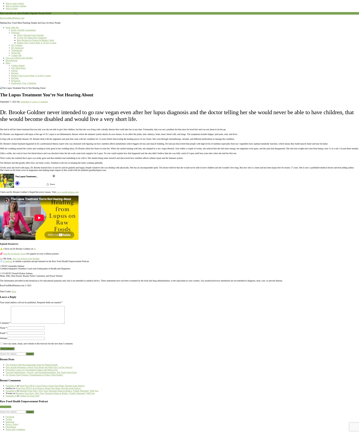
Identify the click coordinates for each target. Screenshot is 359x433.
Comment (5, 323)
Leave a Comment (40, 102)
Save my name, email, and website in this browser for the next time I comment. (38, 343)
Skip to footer (12, 8)
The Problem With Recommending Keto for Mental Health (32, 365)
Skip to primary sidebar (16, 6)
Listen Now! (5, 407)
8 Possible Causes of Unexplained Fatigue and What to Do (32, 370)
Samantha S (11, 386)
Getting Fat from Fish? (29, 396)
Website (3, 338)
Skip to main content (15, 3)
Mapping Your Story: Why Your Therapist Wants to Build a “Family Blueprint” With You (58, 391)
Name (3, 328)
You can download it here (63, 13)
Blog (14, 291)
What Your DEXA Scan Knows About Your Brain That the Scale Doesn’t (52, 386)
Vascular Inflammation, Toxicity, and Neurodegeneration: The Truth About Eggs (41, 372)
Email (3, 333)
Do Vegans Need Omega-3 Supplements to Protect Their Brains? (34, 375)
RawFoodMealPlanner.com (12, 18)
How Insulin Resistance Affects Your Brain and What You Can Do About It (39, 367)
